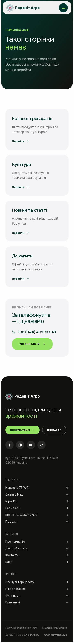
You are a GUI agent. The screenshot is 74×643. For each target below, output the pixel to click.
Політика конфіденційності (21, 628)
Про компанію (15, 541)
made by (55, 635)
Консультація (20, 430)
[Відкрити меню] (63, 7)
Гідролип (11, 521)
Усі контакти (29, 344)
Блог (8, 562)
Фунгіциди (12, 595)
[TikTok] (41, 445)
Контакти (54, 430)
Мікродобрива (15, 589)
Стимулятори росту (19, 582)
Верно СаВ (13, 508)
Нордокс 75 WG (17, 488)
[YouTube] (31, 445)
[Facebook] (9, 445)
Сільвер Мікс (14, 494)
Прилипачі (12, 602)
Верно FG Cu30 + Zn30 (21, 515)
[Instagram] (20, 445)
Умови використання (54, 628)
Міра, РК (11, 501)
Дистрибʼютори (16, 548)
